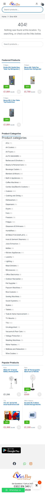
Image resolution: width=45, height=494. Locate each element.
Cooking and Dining (13, 196)
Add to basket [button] (18, 92)
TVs (7, 323)
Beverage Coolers (12, 169)
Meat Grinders (11, 266)
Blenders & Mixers (13, 174)
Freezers (9, 217)
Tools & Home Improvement (16, 314)
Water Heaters (11, 344)
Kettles (8, 248)
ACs (7, 143)
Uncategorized (11, 327)
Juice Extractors (12, 244)
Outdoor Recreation (13, 279)
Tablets (8, 309)
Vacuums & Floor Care (14, 331)
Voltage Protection (13, 336)
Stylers (8, 305)
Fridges (5, 65)
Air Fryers (9, 152)
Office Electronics (12, 274)
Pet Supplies (10, 283)
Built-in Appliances (13, 178)
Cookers (9, 191)
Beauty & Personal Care (15, 165)
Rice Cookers (11, 292)
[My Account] (37, 3)
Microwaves (10, 270)
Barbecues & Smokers (14, 160)
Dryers (8, 209)
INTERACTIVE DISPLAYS (15, 235)
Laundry (9, 257)
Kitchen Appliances (13, 252)
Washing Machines (13, 340)
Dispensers (10, 204)
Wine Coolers (11, 353)
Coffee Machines (12, 182)
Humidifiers (10, 231)
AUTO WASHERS (12, 156)
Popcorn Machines (13, 288)
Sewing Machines (12, 296)
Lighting (9, 261)
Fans (7, 213)
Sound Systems (12, 301)
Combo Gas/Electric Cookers (17, 187)
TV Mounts (10, 318)
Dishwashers (10, 200)
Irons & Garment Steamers (16, 239)
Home (4, 17)
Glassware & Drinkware (14, 226)
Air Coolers (10, 147)
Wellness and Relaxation (15, 349)
